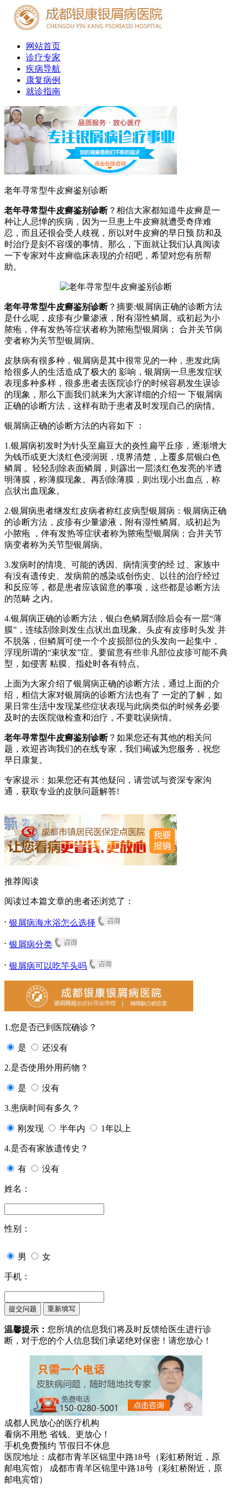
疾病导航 (43, 68)
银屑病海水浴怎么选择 (52, 922)
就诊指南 (43, 91)
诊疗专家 (43, 57)
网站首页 (43, 46)
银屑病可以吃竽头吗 (48, 965)
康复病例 (43, 80)
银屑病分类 (30, 944)
